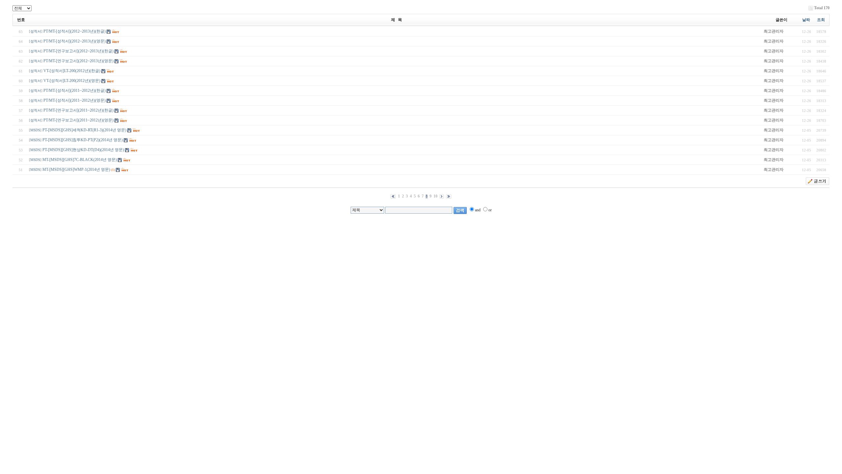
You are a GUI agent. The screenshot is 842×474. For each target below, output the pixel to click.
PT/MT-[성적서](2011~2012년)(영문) (74, 100)
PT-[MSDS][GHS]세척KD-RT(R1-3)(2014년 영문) (84, 130)
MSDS (35, 130)
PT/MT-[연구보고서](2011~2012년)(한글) (78, 110)
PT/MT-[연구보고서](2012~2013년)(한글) (78, 51)
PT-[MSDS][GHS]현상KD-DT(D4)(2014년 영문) (83, 149)
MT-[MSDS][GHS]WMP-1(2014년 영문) (76, 169)
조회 (821, 19)
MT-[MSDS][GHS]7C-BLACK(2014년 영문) (79, 159)
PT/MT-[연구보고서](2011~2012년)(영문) (78, 120)
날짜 (806, 19)
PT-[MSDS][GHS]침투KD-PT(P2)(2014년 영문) (82, 140)
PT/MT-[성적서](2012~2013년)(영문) (74, 41)
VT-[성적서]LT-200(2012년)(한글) (71, 70)
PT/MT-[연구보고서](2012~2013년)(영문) (78, 61)
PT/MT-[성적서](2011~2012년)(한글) (74, 90)
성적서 (35, 31)
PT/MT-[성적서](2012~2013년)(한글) (74, 31)
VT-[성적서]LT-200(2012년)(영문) (71, 80)
